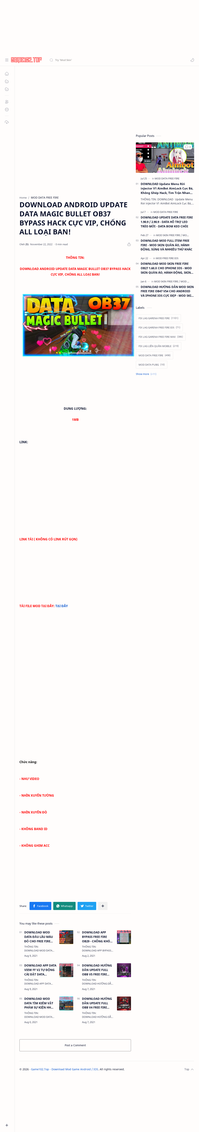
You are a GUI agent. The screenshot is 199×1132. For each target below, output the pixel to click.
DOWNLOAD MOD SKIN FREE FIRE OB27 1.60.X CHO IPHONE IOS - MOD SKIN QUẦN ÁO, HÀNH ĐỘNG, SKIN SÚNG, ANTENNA (166, 268)
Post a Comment (75, 1045)
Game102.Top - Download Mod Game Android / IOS (64, 1069)
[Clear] (111, 60)
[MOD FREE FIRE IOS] (167, 258)
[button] (192, 60)
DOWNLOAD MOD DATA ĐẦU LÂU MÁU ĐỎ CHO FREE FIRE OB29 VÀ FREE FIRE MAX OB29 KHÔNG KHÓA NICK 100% (38, 936)
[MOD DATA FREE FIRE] (167, 178)
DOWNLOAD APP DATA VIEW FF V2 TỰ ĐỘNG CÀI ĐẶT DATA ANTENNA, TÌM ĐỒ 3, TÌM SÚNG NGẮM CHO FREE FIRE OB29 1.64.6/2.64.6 (40, 969)
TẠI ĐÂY (61, 606)
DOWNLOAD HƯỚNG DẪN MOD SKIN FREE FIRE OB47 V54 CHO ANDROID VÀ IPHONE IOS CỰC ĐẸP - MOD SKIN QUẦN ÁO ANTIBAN (167, 291)
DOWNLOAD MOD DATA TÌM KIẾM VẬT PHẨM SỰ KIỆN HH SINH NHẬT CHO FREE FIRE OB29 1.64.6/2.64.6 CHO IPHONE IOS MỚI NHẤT (40, 1003)
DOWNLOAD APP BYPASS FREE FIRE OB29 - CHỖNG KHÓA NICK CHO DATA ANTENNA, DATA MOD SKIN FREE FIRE (97, 936)
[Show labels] (147, 374)
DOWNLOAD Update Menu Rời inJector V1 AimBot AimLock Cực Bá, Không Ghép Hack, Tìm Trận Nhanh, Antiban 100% (167, 188)
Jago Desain (150, 1069)
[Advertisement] (98, 27)
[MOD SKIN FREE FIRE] (169, 235)
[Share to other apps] (102, 906)
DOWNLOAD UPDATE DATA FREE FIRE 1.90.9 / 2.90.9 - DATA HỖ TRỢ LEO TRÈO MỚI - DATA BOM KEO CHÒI (167, 221)
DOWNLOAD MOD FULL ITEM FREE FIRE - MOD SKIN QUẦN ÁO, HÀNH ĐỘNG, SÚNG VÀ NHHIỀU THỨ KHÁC (166, 245)
